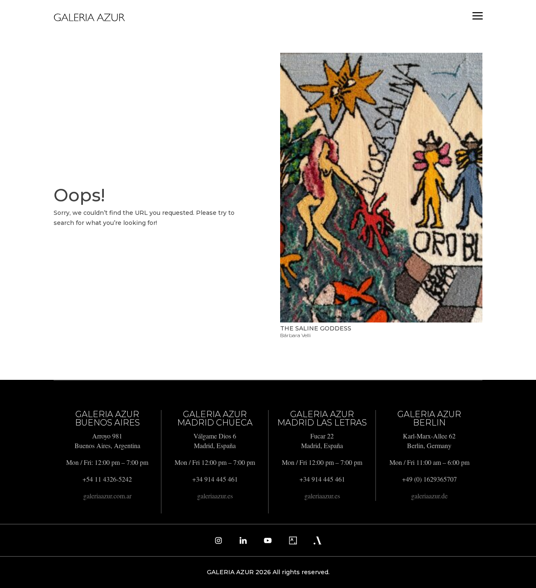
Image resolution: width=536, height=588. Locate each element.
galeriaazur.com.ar (107, 495)
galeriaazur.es (215, 495)
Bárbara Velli (295, 335)
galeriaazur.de (429, 495)
